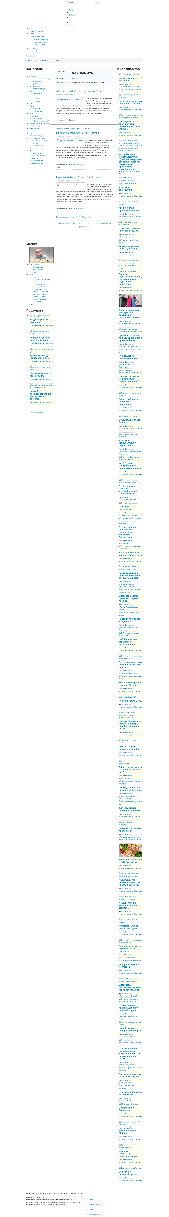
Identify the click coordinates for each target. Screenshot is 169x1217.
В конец (108, 223)
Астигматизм (40, 287)
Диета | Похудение (126, 650)
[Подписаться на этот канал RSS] (111, 67)
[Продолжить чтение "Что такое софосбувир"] (128, 183)
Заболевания (37, 94)
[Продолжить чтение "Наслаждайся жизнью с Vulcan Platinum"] (130, 1123)
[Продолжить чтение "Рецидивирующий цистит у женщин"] (41, 332)
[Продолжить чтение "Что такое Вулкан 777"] (127, 697)
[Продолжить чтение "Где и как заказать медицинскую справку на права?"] (130, 371)
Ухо (30, 148)
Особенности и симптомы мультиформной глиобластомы (128, 489)
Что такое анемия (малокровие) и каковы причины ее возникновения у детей (129, 1053)
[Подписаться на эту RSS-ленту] (52, 409)
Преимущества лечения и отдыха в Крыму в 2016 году (130, 882)
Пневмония (37, 108)
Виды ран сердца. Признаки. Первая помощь (129, 598)
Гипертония (37, 81)
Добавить (72, 15)
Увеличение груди (39, 89)
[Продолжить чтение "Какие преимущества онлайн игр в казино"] (130, 96)
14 (88, 223)
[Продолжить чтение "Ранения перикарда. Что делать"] (130, 614)
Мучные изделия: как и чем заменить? (130, 860)
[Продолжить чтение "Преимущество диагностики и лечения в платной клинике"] (130, 116)
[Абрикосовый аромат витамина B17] (70, 99)
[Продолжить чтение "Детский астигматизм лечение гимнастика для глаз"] (130, 657)
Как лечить (129, 84)
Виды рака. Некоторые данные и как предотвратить (130, 987)
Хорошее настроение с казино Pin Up (130, 683)
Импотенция (37, 126)
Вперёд (102, 223)
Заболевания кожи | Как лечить (131, 451)
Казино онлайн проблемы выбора (129, 209)
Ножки (38, 101)
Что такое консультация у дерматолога (127, 443)
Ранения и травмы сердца (42, 79)
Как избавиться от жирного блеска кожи (130, 553)
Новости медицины (37, 326)
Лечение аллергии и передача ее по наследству (130, 948)
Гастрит (32, 74)
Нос (30, 133)
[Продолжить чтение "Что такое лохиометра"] (128, 503)
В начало (61, 223)
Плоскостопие (41, 289)
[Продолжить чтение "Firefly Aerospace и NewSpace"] (130, 960)
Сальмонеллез (38, 146)
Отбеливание (37, 153)
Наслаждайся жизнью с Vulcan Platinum (128, 1130)
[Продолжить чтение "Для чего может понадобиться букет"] (130, 803)
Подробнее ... (87, 128)
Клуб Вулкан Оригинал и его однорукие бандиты (130, 466)
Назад (67, 223)
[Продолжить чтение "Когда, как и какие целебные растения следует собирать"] (130, 568)
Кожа (31, 91)
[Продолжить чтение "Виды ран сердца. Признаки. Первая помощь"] (130, 591)
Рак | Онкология (125, 346)
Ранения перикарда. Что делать (130, 620)
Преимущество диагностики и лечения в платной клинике (129, 125)
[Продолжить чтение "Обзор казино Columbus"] (128, 1104)
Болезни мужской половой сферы (41, 123)
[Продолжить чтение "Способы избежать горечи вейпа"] (41, 368)
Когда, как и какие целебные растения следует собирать (130, 575)
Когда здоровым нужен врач (39, 320)
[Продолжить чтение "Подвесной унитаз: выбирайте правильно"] (130, 394)
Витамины (73, 120)
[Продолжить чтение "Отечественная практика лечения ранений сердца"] (130, 1000)
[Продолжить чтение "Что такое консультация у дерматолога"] (130, 435)
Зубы (31, 151)
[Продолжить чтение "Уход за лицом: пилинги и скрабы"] (130, 741)
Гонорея (35, 131)
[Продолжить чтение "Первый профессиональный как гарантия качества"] (41, 386)
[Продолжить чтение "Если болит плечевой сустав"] (130, 1168)
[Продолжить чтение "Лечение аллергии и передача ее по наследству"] (130, 941)
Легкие (31, 106)
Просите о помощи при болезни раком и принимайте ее (130, 338)
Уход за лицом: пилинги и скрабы (129, 748)
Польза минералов (126, 290)
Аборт (31, 304)
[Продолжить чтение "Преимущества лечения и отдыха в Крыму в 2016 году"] (130, 875)
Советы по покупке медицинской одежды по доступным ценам (129, 313)
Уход (34, 96)
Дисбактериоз (41, 284)
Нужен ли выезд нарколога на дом (39, 356)
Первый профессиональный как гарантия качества (41, 395)
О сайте (72, 25)
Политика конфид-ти (96, 1204)
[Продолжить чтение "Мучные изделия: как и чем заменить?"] (130, 850)
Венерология (34, 128)
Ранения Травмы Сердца (129, 607)
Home (30, 60)
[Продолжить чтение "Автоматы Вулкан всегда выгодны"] (130, 920)
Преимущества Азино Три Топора (77, 133)
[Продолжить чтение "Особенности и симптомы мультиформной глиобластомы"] (130, 481)
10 (76, 223)
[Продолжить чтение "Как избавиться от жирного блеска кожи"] (130, 547)
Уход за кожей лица (127, 561)
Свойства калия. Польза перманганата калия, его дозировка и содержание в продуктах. (130, 277)
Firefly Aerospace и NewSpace (129, 965)
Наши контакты (94, 1214)
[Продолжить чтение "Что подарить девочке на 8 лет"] (130, 350)
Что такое (123, 957)
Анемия (38, 282)
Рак (30, 103)
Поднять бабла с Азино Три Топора (78, 177)
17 (97, 223)
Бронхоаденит (38, 111)
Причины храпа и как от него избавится (130, 1075)
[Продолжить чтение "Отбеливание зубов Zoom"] (129, 416)
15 (91, 223)
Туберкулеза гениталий (41, 121)
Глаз (31, 113)
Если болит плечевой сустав (128, 1173)
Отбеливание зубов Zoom (130, 421)
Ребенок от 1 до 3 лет (40, 294)
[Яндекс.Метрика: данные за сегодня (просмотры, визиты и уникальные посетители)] (37, 412)
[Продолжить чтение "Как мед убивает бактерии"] (129, 74)
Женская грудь (34, 86)
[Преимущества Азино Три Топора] (70, 140)
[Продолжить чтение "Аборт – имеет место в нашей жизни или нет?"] (130, 762)
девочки (38, 302)
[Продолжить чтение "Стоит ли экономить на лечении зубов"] (130, 223)
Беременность (34, 264)
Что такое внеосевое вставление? (130, 1093)
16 (94, 223)
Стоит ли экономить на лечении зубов (130, 229)
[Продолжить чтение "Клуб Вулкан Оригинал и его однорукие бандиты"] (130, 458)
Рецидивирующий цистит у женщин (40, 338)
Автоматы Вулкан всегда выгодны (129, 927)
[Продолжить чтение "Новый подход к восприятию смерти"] (130, 1023)
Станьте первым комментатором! (68, 128)
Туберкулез (36, 143)
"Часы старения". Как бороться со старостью (128, 905)
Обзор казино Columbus (126, 1109)
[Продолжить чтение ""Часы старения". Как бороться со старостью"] (130, 897)
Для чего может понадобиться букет (130, 809)
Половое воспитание (40, 299)
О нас (91, 1200)
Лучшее (71, 10)
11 (79, 223)
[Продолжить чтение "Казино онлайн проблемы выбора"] (130, 202)
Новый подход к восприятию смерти (130, 1029)
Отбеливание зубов (127, 428)
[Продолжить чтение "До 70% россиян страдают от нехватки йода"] (130, 634)
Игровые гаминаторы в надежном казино (128, 1153)
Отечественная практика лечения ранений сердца (128, 1008)
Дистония (36, 84)
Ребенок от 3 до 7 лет (40, 292)
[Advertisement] (40, 202)
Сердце (32, 76)
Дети (35, 60)
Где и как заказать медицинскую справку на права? (129, 379)
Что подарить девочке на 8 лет (128, 357)
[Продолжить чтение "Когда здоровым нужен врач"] (40, 315)
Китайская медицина (36, 136)
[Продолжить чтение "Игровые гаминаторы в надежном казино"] (130, 1146)
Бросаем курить (38, 160)
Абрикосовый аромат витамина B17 (78, 91)
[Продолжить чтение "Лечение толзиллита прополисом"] (130, 823)
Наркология (33, 158)
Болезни (36, 277)
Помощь (92, 1209)
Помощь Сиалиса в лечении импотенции (130, 788)
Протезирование (39, 155)
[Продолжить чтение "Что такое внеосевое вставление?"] (130, 1087)
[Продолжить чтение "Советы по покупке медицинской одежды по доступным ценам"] (130, 301)
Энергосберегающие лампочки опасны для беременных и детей (130, 725)
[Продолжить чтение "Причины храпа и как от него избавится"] (130, 1069)
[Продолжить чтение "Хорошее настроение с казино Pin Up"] (130, 677)
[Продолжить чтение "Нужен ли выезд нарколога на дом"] (41, 350)
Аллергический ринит (43, 279)
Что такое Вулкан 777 (130, 700)
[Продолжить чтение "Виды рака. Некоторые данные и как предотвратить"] (130, 979)
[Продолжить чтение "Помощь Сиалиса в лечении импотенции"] (130, 782)
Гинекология (33, 116)
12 (82, 223)
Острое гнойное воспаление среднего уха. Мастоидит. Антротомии (127, 531)
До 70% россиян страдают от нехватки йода (128, 642)
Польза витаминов (36, 163)
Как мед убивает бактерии (128, 79)
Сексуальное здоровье (37, 138)
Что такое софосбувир (126, 188)
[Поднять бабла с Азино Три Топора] (70, 184)
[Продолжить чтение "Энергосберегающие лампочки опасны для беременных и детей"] (130, 715)
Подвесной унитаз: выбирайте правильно (129, 401)
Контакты (72, 20)
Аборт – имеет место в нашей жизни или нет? (130, 769)
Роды (34, 272)
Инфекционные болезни (38, 141)
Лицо (37, 98)
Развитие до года (45, 60)
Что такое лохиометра (125, 508)
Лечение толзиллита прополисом (130, 829)
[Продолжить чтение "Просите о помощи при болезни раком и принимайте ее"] (130, 330)
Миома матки (37, 118)
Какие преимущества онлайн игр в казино (130, 102)
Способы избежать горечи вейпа (40, 374)
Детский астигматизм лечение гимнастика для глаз (130, 664)
